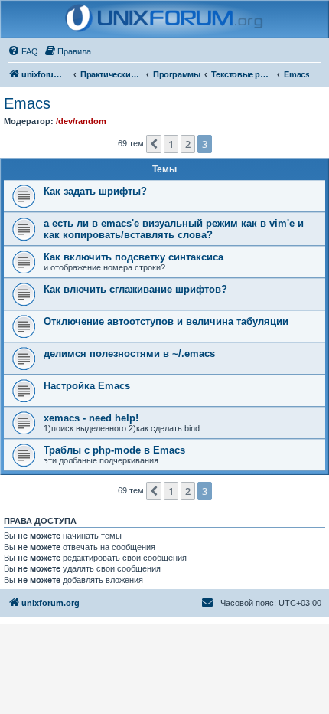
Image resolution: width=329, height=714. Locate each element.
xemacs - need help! (91, 418)
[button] (153, 144)
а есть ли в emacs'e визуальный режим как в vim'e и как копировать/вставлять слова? (174, 229)
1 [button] (171, 144)
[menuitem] (23, 51)
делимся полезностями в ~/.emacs (129, 353)
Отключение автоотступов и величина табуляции (166, 321)
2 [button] (188, 144)
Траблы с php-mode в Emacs (114, 450)
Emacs (27, 103)
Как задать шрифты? (95, 191)
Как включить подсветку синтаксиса (133, 257)
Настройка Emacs (87, 385)
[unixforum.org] (165, 19)
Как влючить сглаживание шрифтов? (135, 289)
